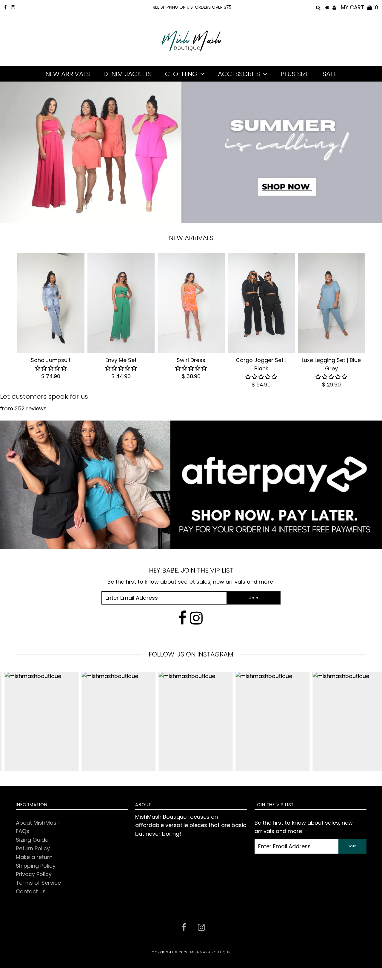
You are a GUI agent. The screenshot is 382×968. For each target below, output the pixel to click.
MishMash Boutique (210, 952)
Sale (330, 74)
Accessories (239, 74)
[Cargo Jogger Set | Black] (261, 303)
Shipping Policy (36, 865)
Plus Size (295, 74)
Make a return (34, 857)
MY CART (359, 7)
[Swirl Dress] (191, 303)
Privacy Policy (34, 874)
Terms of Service (38, 882)
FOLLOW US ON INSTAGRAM (191, 654)
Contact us (31, 891)
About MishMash (38, 822)
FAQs (22, 831)
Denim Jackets (127, 74)
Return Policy (33, 848)
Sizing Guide (32, 839)
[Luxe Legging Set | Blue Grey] (331, 303)
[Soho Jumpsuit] (50, 303)
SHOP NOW (281, 194)
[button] (51, 368)
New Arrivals (67, 74)
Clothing (181, 74)
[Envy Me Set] (121, 303)
